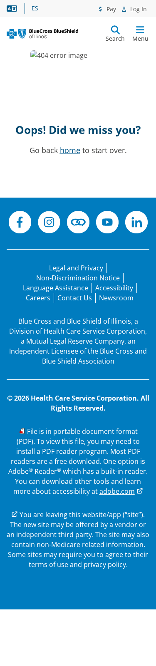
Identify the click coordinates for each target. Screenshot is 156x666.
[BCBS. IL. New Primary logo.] (42, 34)
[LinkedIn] (136, 223)
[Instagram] (49, 223)
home (70, 150)
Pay (110, 9)
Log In (138, 9)
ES (35, 8)
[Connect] (78, 223)
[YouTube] (107, 223)
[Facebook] (20, 223)
